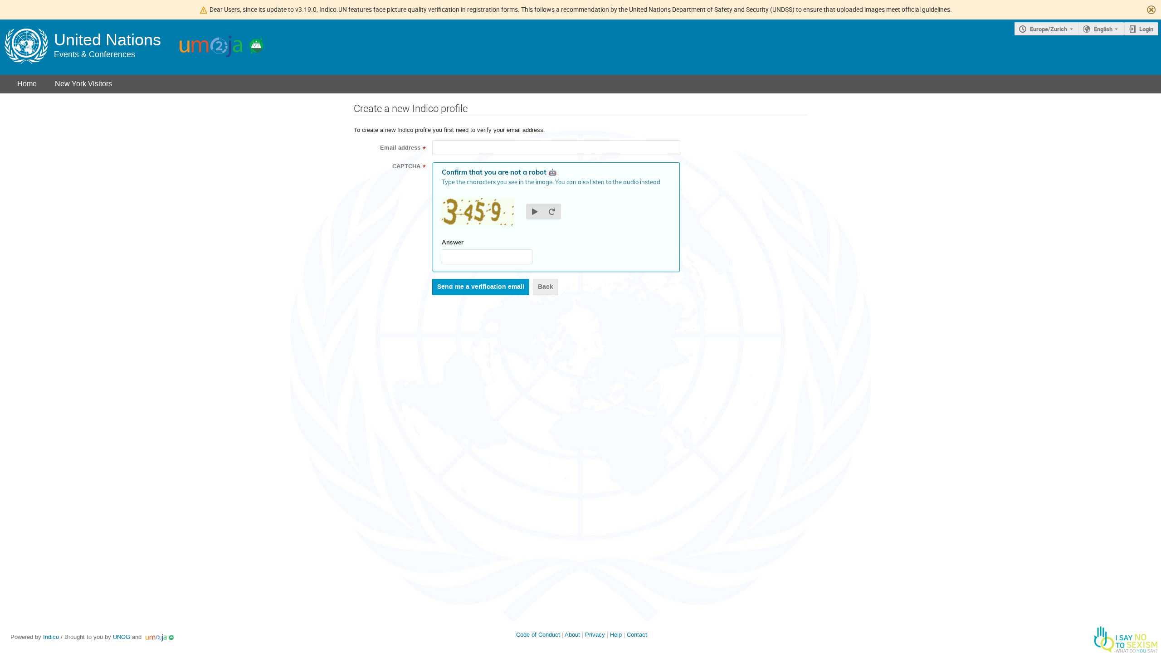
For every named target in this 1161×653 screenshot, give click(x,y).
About (572, 634)
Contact (637, 634)
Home (27, 83)
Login (1146, 29)
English (1103, 29)
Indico (51, 637)
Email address (400, 148)
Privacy (595, 634)
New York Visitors (83, 83)
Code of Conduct (538, 634)
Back (545, 287)
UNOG (121, 637)
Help (616, 634)
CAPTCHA (406, 166)
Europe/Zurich (1048, 29)
